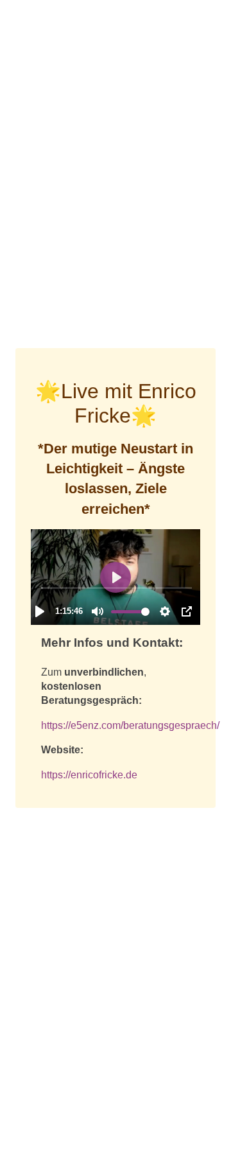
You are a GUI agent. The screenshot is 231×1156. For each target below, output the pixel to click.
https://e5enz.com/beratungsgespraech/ (130, 725)
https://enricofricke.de (89, 774)
